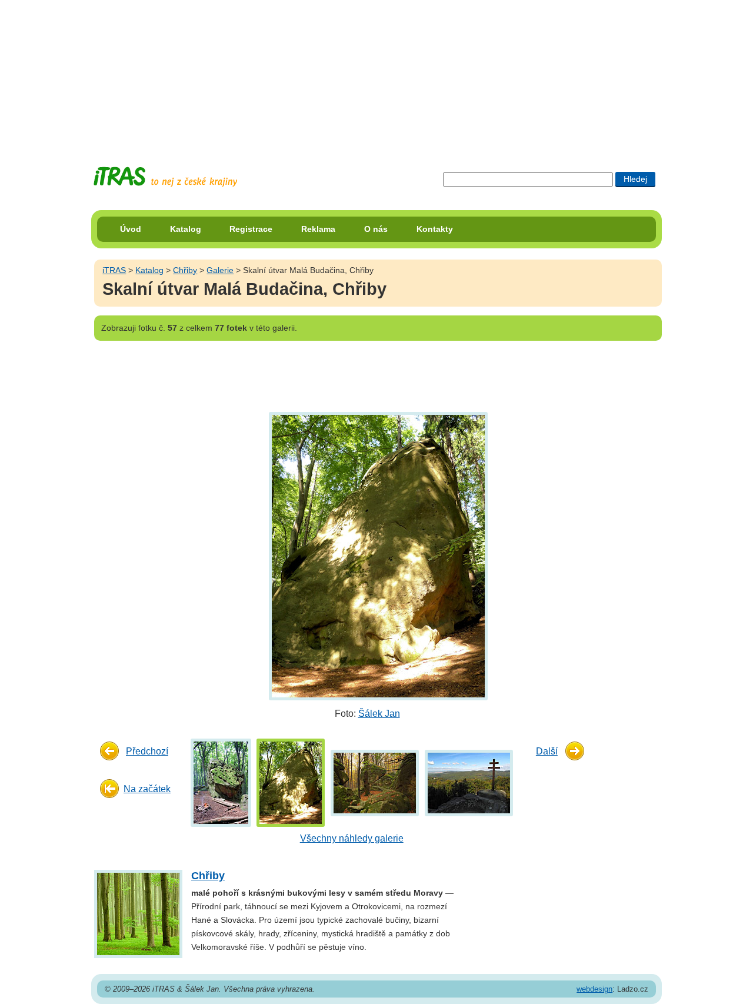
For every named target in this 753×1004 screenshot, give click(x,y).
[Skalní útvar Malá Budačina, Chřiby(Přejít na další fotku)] (377, 555)
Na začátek (147, 789)
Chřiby (185, 270)
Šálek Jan (379, 714)
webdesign (594, 989)
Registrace (250, 229)
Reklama (318, 229)
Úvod (130, 229)
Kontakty (435, 229)
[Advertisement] (376, 73)
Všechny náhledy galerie (352, 838)
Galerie (220, 270)
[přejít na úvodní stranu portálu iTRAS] (165, 176)
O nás (376, 229)
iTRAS (114, 270)
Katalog (185, 229)
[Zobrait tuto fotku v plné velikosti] (221, 782)
